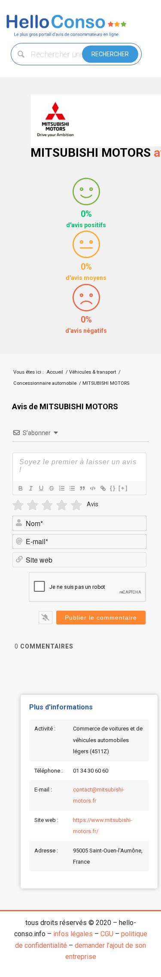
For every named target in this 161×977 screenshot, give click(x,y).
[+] (123, 488)
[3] (47, 505)
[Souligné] (41, 488)
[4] (62, 505)
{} (113, 488)
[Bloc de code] (92, 488)
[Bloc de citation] (82, 488)
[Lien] (102, 488)
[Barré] (51, 488)
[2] (32, 505)
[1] (18, 505)
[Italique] (30, 488)
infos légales (73, 934)
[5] (76, 505)
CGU (106, 934)
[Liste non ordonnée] (72, 488)
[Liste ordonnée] (61, 488)
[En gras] (20, 488)
